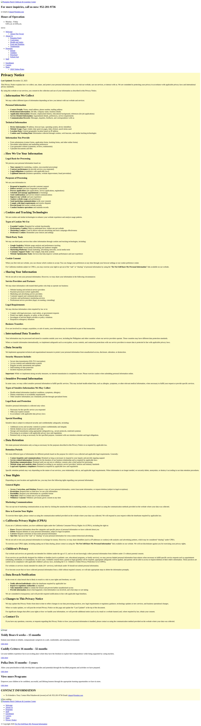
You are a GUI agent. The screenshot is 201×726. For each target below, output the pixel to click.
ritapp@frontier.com (16, 12)
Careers (8, 65)
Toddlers (13, 53)
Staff (7, 59)
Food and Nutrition (17, 44)
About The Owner (17, 34)
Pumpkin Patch (15, 38)
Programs (9, 48)
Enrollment (10, 63)
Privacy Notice (11, 720)
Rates (8, 67)
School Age (14, 57)
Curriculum (14, 40)
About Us (9, 36)
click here (4, 644)
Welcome (9, 32)
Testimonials (14, 46)
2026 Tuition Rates (17, 69)
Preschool (13, 55)
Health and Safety (16, 42)
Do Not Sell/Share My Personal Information (31, 724)
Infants (12, 51)
